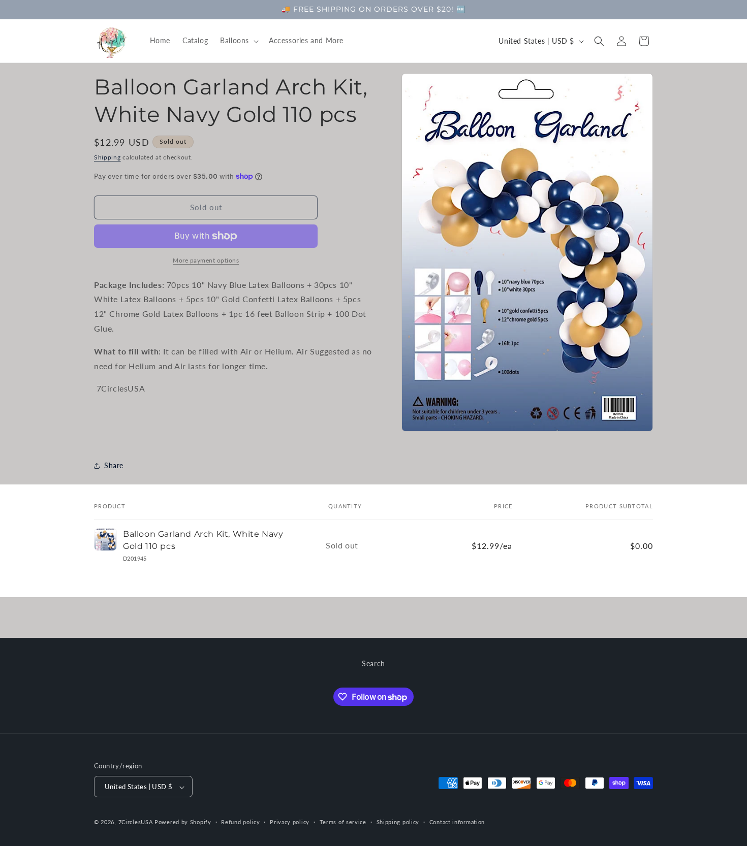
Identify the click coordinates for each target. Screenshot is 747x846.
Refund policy (240, 822)
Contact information (457, 822)
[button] (238, 40)
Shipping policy (398, 822)
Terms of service (343, 822)
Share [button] (113, 465)
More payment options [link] (206, 260)
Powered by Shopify (182, 822)
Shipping (107, 157)
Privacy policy (289, 822)
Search (373, 663)
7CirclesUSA (135, 822)
